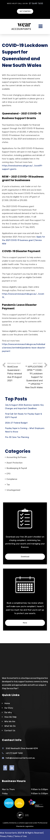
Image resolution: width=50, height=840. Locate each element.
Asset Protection (15, 463)
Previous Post (14, 372)
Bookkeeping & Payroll (17, 468)
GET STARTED (25, 11)
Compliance (12, 479)
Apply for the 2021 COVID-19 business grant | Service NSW (23, 240)
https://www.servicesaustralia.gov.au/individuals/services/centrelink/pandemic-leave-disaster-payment (24, 347)
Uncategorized (13, 490)
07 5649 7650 (36, 3)
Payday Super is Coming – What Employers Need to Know (24, 430)
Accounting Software (16, 457)
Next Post (34, 375)
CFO (8, 473)
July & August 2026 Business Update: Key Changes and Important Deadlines (24, 407)
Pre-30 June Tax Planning (17, 437)
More (25, 623)
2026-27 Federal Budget (16, 423)
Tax (8, 484)
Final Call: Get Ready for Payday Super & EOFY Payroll (23, 416)
